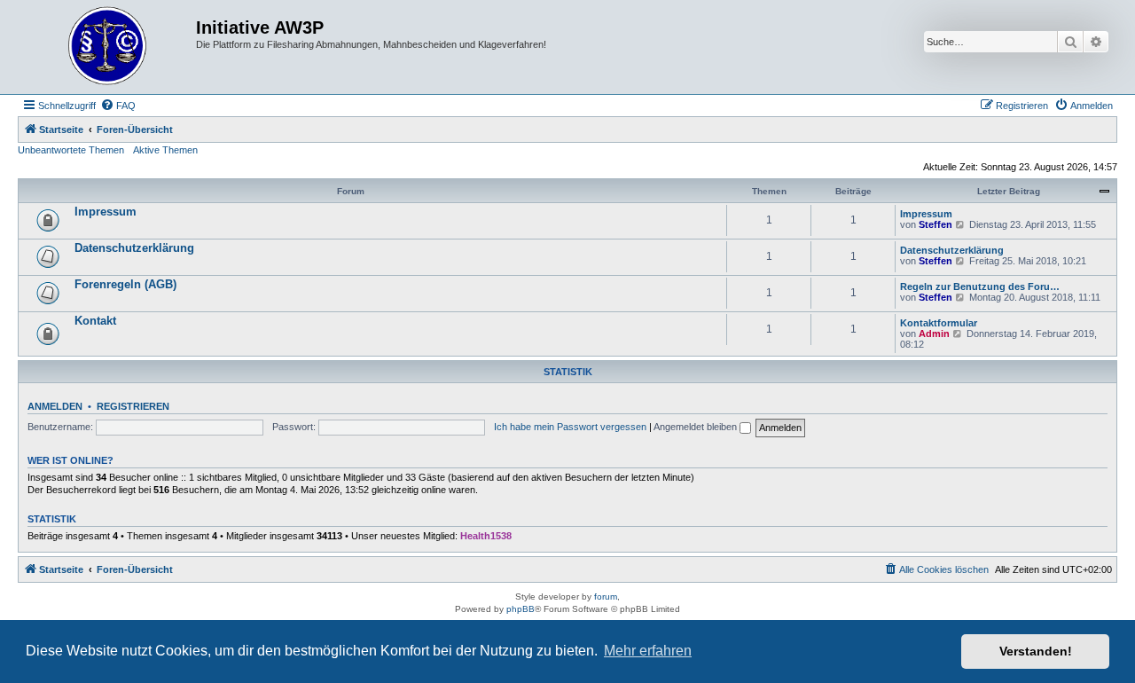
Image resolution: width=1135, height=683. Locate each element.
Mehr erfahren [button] (648, 650)
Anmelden (54, 406)
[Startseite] (109, 47)
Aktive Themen (165, 150)
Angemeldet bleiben (697, 426)
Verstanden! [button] (1035, 651)
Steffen (935, 224)
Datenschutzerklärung (134, 248)
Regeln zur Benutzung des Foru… (980, 286)
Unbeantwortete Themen (71, 150)
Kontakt (95, 320)
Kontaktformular (938, 323)
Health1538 (486, 535)
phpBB (520, 609)
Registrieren (133, 406)
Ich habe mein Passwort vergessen (570, 426)
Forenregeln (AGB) (125, 284)
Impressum (105, 211)
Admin (934, 333)
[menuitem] (118, 105)
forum (605, 596)
